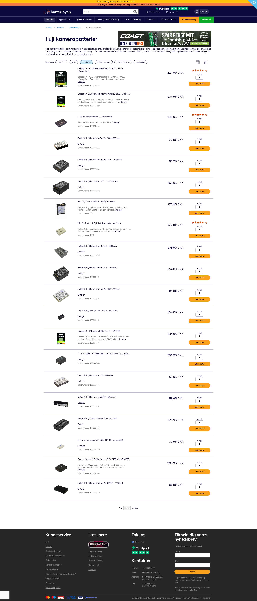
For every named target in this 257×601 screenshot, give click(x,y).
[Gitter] (198, 62)
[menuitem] (49, 20)
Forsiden (49, 28)
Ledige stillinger (95, 556)
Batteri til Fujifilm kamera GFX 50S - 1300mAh (98, 181)
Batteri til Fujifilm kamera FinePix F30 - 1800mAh (99, 138)
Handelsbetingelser (54, 565)
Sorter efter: (50, 62)
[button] (177, 12)
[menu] (128, 20)
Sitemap (92, 569)
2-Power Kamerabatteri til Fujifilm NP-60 (95, 116)
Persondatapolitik (53, 587)
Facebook (139, 542)
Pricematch (50, 583)
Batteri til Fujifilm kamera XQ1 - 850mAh (95, 375)
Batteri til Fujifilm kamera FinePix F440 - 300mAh (99, 289)
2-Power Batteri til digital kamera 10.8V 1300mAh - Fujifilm (103, 354)
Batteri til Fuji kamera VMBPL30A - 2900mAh (97, 418)
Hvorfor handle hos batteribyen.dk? (61, 574)
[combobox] (111, 11)
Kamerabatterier (75, 28)
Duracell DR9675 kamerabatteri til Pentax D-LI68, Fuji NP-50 (104, 94)
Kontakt (49, 546)
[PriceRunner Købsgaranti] (98, 544)
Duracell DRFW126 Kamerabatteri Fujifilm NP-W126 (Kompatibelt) (100, 69)
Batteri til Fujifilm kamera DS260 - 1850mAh (97, 397)
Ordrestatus (51, 560)
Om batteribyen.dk (53, 551)
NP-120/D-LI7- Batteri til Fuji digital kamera (96, 201)
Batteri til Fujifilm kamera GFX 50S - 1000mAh (98, 267)
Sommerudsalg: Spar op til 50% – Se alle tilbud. (116, 1)
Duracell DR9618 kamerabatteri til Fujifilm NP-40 (99, 331)
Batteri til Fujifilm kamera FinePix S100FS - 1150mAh (100, 483)
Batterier (60, 28)
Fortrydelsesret (52, 569)
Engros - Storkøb (53, 578)
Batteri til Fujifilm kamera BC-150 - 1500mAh (97, 246)
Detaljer (81, 81)
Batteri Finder (94, 565)
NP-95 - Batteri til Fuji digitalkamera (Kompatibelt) (99, 223)
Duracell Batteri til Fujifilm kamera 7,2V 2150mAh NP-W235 (103, 459)
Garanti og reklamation (55, 556)
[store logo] (57, 11)
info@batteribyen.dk (150, 572)
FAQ (47, 542)
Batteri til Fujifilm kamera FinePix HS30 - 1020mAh (100, 160)
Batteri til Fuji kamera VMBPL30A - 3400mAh (97, 310)
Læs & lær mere (95, 551)
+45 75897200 (148, 568)
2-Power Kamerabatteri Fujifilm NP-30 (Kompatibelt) (100, 440)
